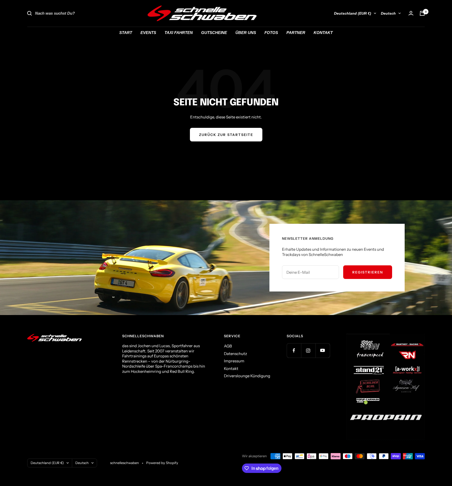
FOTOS (271, 32)
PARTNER (295, 32)
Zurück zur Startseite (226, 135)
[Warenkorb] (422, 13)
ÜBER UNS (245, 32)
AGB (228, 346)
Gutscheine (214, 32)
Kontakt (231, 368)
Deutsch (388, 13)
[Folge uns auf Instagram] (308, 350)
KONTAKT (323, 32)
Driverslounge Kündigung (247, 375)
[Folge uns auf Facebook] (294, 350)
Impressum (234, 360)
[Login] (411, 13)
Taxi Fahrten (179, 32)
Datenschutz (235, 353)
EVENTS (148, 32)
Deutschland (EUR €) (352, 13)
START (125, 32)
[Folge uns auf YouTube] (322, 350)
